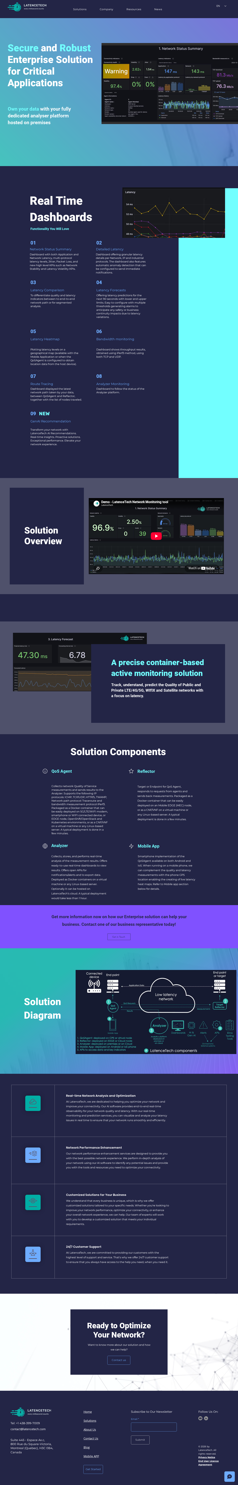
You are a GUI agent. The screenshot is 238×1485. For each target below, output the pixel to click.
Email (134, 1419)
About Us (90, 1429)
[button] (79, 9)
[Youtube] (200, 1418)
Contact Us (91, 1438)
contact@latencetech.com (28, 1429)
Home (88, 1412)
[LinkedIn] (206, 1418)
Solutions (90, 1421)
